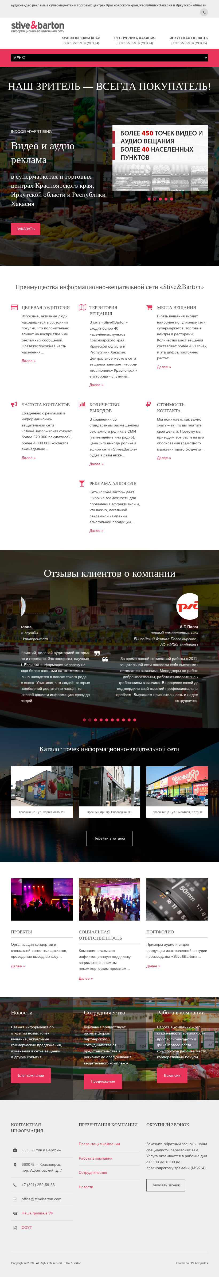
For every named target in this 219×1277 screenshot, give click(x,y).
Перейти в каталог (109, 838)
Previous (10, 652)
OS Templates (199, 1263)
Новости (86, 1187)
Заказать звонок (166, 1185)
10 (134, 719)
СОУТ (27, 1227)
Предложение (103, 1081)
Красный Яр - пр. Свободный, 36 (109, 812)
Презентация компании (99, 1144)
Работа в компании (95, 1158)
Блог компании (31, 1075)
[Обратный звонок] (204, 12)
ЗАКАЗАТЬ (26, 229)
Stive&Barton (72, 1263)
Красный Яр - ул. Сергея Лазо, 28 (41, 812)
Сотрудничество (93, 1172)
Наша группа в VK (37, 1213)
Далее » (29, 361)
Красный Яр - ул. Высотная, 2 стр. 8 (177, 812)
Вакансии (172, 1075)
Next (209, 652)
